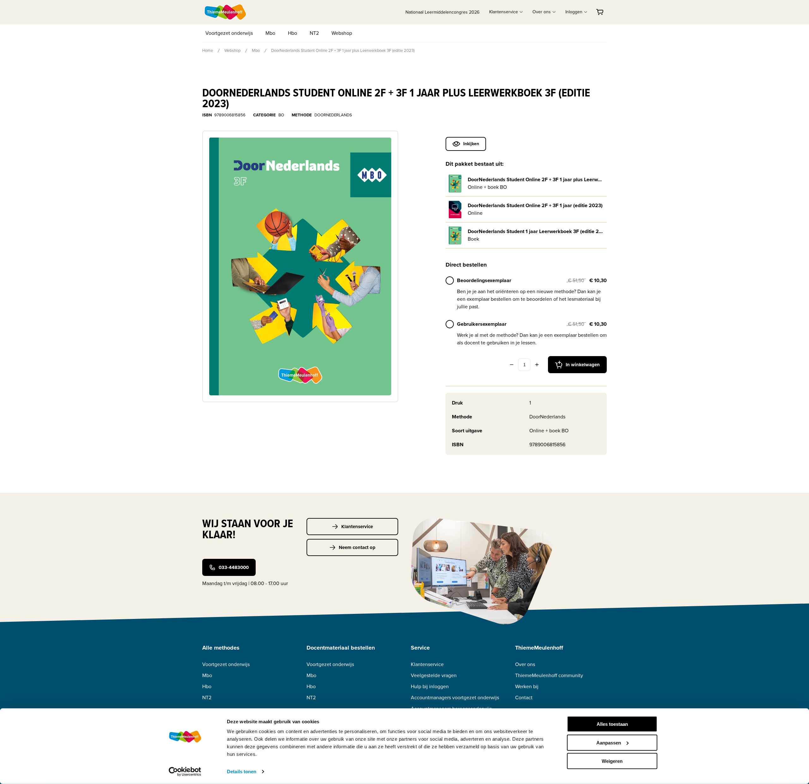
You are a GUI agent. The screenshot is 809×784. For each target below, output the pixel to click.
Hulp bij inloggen (430, 686)
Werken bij (526, 686)
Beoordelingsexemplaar (484, 280)
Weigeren (612, 761)
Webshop (342, 33)
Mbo (270, 33)
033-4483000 (234, 567)
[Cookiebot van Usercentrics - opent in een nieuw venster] (185, 771)
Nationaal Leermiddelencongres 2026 (442, 12)
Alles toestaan (612, 724)
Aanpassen (608, 742)
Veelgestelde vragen (434, 675)
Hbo (292, 33)
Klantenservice (357, 526)
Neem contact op (357, 547)
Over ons (525, 664)
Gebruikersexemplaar (482, 324)
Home (207, 50)
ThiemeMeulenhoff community (549, 675)
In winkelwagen (583, 364)
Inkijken (471, 143)
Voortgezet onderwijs (229, 33)
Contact (523, 697)
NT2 (314, 33)
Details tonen (241, 771)
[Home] (225, 12)
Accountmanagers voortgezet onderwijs (455, 697)
